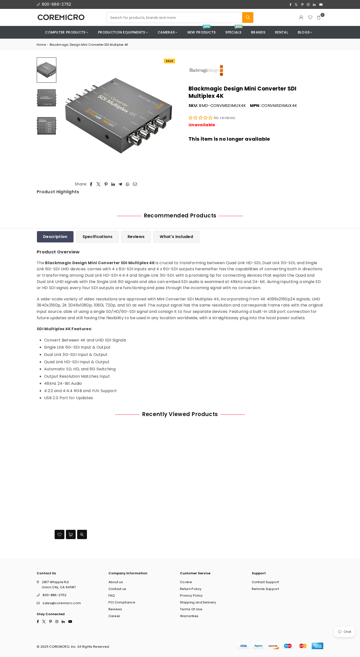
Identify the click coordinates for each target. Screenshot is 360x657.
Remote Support (265, 589)
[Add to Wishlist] (59, 534)
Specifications (97, 236)
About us (115, 582)
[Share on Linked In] (113, 184)
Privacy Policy (191, 595)
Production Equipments (121, 32)
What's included (176, 236)
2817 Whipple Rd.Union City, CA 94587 (59, 584)
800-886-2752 (56, 4)
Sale (169, 61)
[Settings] (301, 17)
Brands (258, 32)
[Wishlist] (310, 17)
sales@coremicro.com (62, 603)
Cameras (166, 32)
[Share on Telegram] (120, 184)
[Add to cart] (71, 534)
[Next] (169, 116)
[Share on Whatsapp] (128, 184)
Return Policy (190, 589)
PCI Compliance (121, 602)
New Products (201, 30)
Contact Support (265, 582)
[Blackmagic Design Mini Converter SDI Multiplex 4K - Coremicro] (46, 70)
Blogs (304, 32)
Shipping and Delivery (198, 602)
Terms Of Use (191, 609)
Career (114, 616)
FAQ (111, 595)
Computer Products (65, 32)
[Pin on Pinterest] (106, 184)
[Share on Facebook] (91, 184)
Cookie (186, 582)
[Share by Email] (135, 184)
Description (55, 236)
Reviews (136, 236)
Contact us (117, 589)
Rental (281, 32)
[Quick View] (82, 534)
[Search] (247, 17)
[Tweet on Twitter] (98, 184)
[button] (318, 17)
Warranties (189, 616)
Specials (233, 30)
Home (41, 45)
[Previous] (65, 116)
